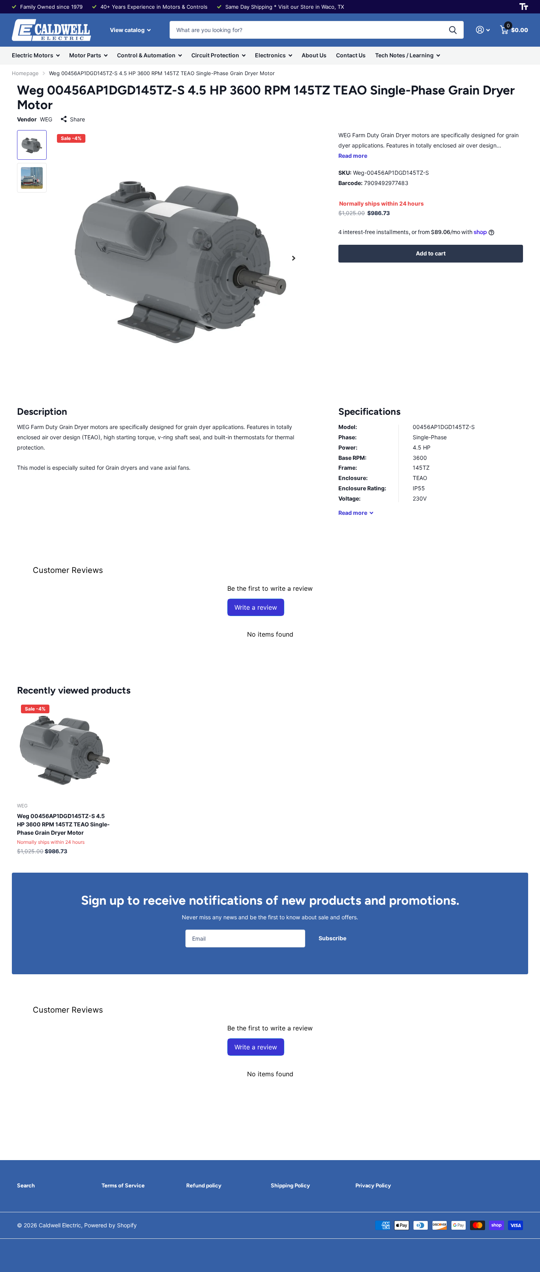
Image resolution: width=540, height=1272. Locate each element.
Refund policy (203, 1185)
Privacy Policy (373, 1185)
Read (352, 512)
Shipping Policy (290, 1185)
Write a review (255, 607)
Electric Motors (32, 55)
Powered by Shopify (110, 1225)
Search (26, 1185)
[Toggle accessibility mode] (523, 7)
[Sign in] (483, 30)
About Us (314, 55)
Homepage (25, 73)
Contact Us (351, 55)
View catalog (128, 29)
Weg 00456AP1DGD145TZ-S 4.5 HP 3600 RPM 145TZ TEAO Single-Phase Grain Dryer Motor (63, 824)
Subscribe (333, 938)
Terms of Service (123, 1185)
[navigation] (32, 145)
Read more (352, 155)
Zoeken (453, 30)
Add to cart (431, 253)
